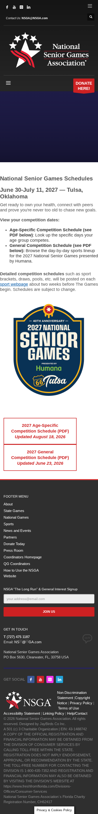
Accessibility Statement (22, 713)
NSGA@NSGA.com (35, 18)
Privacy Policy (81, 703)
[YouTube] (14, 7)
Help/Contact (77, 713)
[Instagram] (21, 7)
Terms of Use (68, 708)
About (8, 504)
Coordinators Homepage (23, 557)
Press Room (13, 550)
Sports (9, 524)
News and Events (17, 531)
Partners (10, 537)
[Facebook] (7, 7)
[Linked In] (28, 7)
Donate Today (14, 544)
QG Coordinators (17, 564)
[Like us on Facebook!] (30, 679)
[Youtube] (40, 679)
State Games (14, 511)
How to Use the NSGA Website (21, 573)
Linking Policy (53, 713)
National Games (16, 517)
